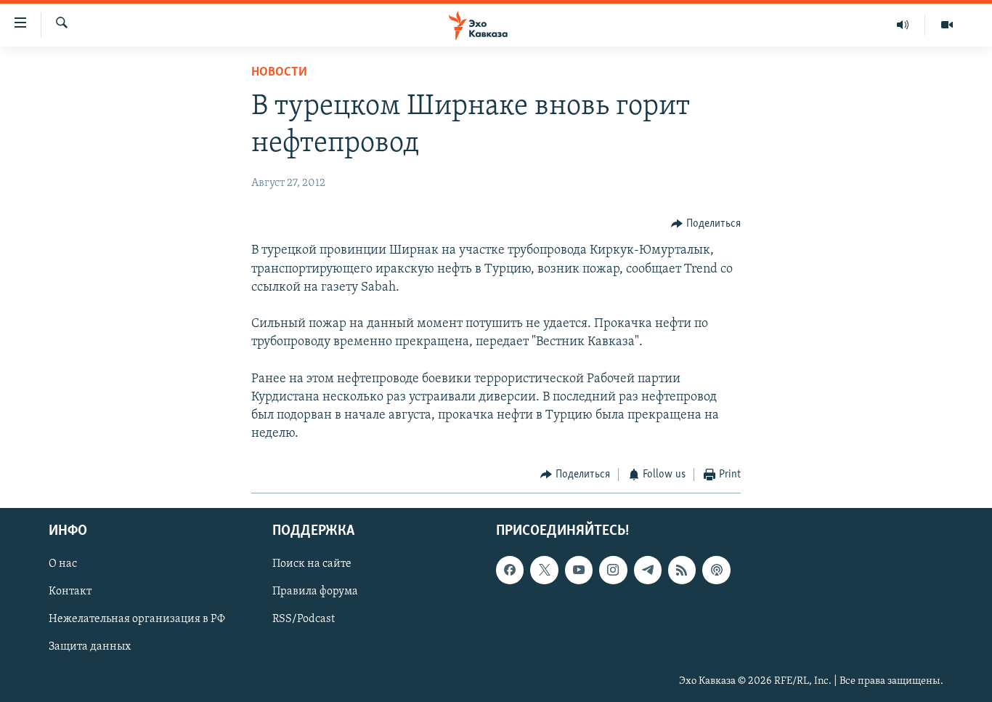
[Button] (706, 223)
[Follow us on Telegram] (648, 570)
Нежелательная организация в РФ (137, 619)
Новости (279, 72)
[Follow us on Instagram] (613, 570)
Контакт (70, 591)
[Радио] (903, 25)
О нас (63, 564)
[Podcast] (716, 570)
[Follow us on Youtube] (579, 570)
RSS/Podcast (303, 619)
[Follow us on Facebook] (510, 570)
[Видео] (947, 25)
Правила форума (315, 591)
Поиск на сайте (311, 564)
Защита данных (90, 647)
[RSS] (682, 570)
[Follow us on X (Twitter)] (544, 570)
